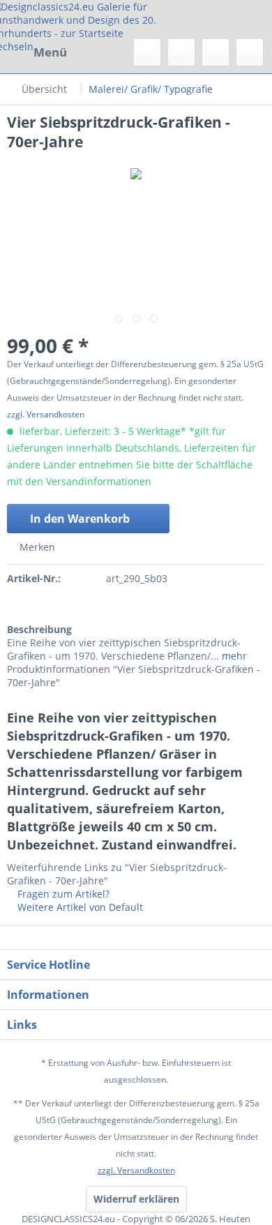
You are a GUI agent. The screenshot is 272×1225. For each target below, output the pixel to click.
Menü (50, 52)
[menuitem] (37, 52)
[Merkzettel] (181, 52)
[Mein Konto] (215, 52)
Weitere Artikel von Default (79, 907)
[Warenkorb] (250, 52)
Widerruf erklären (136, 1198)
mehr (233, 655)
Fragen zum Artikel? (62, 893)
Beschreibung (39, 629)
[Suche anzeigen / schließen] (147, 52)
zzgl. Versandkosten (45, 414)
